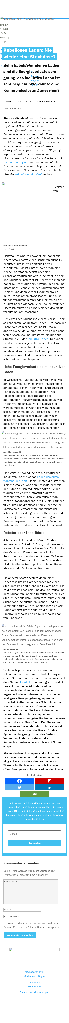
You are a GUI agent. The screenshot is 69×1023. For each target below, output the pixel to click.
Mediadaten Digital (34, 976)
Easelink (25, 682)
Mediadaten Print (34, 971)
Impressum (34, 981)
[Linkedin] (49, 787)
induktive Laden (37, 339)
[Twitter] (19, 787)
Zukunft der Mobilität (29, 174)
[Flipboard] (49, 781)
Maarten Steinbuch (46, 101)
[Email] (34, 794)
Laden (9, 101)
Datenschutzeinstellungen (34, 992)
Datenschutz (34, 986)
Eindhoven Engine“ (17, 162)
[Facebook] (19, 781)
